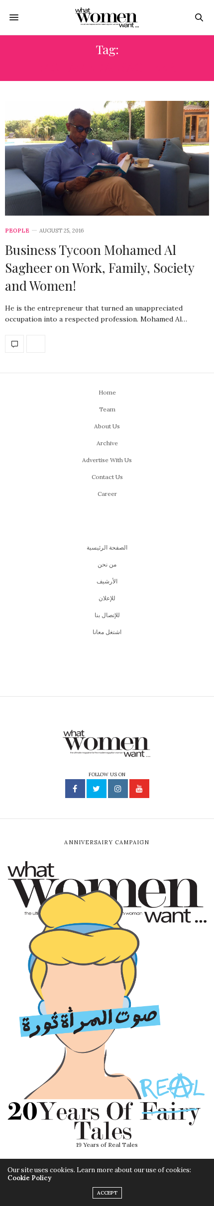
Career (107, 493)
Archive (107, 443)
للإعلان (107, 598)
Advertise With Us (107, 460)
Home (107, 392)
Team (107, 409)
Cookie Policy (29, 1178)
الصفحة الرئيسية (107, 547)
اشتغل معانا (107, 632)
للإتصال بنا (107, 615)
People (17, 231)
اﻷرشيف (107, 581)
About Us (107, 426)
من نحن (107, 564)
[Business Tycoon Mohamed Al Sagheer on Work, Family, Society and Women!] (107, 158)
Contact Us (107, 477)
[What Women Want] (107, 17)
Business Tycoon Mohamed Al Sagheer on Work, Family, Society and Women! (99, 268)
